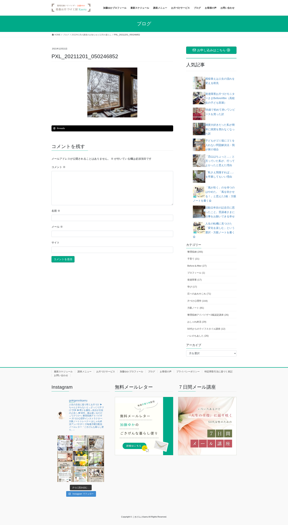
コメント (59, 167)
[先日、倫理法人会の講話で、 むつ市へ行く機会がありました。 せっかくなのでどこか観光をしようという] (96, 443)
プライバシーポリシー (188, 371)
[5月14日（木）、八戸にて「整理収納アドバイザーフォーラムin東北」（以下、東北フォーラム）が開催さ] (96, 474)
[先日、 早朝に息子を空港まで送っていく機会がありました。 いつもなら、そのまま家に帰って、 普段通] (96, 458)
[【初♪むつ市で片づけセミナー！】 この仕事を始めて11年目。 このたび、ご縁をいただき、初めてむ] (80, 474)
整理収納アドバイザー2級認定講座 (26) (208, 314)
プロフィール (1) (196, 272)
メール (57, 226)
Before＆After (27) (197, 265)
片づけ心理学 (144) (197, 301)
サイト (56, 242)
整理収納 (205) (195, 251)
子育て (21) (193, 258)
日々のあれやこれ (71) (199, 293)
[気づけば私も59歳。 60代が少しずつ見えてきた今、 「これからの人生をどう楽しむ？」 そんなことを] (65, 474)
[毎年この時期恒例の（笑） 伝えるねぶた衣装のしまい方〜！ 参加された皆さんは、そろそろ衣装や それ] (65, 443)
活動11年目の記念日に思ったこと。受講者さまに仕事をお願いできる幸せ (220, 212)
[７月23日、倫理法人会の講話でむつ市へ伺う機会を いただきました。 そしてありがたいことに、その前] (65, 458)
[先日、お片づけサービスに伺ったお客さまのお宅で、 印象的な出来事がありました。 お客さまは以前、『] (80, 443)
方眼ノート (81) (195, 307)
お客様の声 (166, 371)
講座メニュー (85, 371)
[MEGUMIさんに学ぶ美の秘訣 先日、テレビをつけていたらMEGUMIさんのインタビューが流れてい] (80, 458)
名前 (56, 210)
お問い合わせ (61, 375)
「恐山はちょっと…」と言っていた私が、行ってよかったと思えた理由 (220, 161)
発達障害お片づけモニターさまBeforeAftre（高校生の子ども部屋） (220, 98)
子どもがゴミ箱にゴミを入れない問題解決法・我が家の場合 (220, 145)
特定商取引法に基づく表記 (218, 371)
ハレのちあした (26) (198, 335)
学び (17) (192, 286)
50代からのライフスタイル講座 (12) (206, 328)
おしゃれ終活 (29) (196, 321)
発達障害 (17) (194, 279)
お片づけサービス (105, 371)
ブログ (151, 371)
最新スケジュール (63, 371)
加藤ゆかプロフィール (131, 371)
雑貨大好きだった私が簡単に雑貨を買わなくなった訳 (220, 129)
